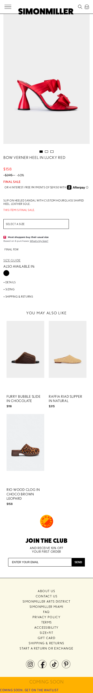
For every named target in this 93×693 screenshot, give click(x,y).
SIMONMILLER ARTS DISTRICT (46, 601)
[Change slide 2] (46, 151)
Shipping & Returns (46, 643)
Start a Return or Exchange (46, 648)
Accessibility (46, 627)
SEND (78, 562)
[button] (8, 7)
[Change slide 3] (51, 151)
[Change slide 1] (41, 151)
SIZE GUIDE (12, 260)
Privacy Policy (47, 617)
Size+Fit (46, 633)
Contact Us (47, 596)
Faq (46, 612)
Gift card (47, 638)
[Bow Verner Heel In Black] (6, 273)
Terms (46, 622)
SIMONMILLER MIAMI (46, 606)
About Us (46, 591)
